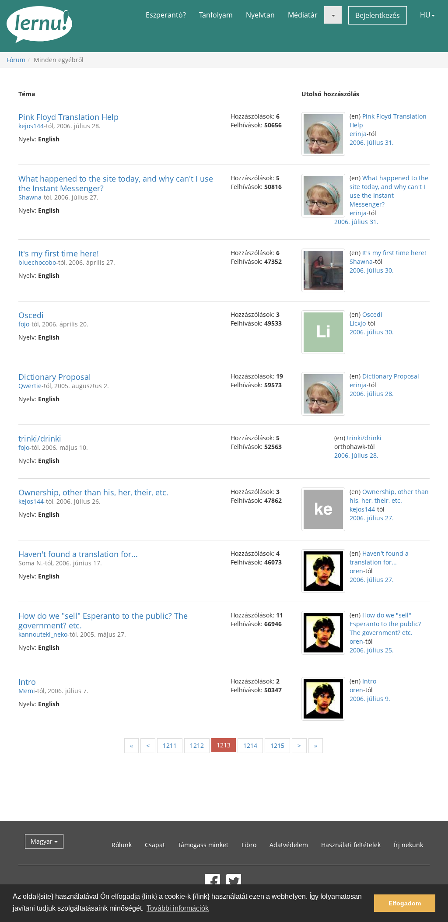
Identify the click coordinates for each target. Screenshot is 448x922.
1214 (250, 745)
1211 (170, 745)
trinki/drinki (39, 438)
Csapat (155, 845)
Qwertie (30, 386)
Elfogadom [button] (404, 903)
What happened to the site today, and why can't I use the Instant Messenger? (115, 183)
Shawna (30, 197)
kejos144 (31, 126)
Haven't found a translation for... (78, 554)
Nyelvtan (260, 15)
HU (425, 15)
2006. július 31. (372, 142)
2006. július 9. (370, 698)
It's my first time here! (58, 253)
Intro (27, 682)
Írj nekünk (408, 845)
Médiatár (303, 15)
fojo (23, 324)
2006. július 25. (372, 650)
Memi (26, 691)
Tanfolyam (216, 15)
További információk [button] (178, 908)
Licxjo (358, 323)
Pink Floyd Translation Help (68, 117)
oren (356, 571)
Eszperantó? (166, 15)
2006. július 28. (372, 393)
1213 (224, 745)
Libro (249, 845)
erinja (358, 134)
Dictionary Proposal (54, 377)
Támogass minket (203, 845)
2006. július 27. (372, 518)
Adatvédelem (289, 845)
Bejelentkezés (377, 15)
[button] (333, 15)
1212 (197, 745)
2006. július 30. (372, 270)
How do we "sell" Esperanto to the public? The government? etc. (103, 620)
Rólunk (122, 845)
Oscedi (31, 315)
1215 (277, 745)
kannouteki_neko (42, 634)
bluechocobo (37, 262)
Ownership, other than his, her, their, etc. (93, 492)
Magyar (42, 841)
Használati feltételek (351, 845)
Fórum (16, 60)
